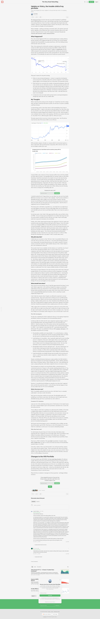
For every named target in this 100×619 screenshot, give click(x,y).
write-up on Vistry (37, 20)
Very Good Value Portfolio (55, 459)
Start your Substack (47, 614)
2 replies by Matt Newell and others (41, 544)
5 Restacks (43, 490)
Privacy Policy (58, 598)
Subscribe (91, 1)
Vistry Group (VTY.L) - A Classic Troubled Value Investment (42, 570)
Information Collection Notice (49, 598)
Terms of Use (55, 597)
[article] (50, 573)
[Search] (85, 2)
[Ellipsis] (68, 511)
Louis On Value (36, 511)
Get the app (55, 614)
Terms (52, 611)
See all (33, 595)
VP (33, 548)
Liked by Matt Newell (37, 512)
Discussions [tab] (39, 566)
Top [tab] (32, 566)
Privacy (49, 611)
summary (58, 329)
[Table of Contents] (1, 309)
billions (64, 229)
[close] (60, 580)
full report (63, 329)
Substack (44, 616)
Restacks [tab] (37, 501)
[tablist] (35, 502)
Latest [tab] (35, 566)
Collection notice (57, 611)
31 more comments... (34, 561)
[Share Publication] (87, 2)
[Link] (29, 36)
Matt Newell (36, 13)
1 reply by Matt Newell (38, 556)
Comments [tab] (33, 501)
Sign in (96, 1)
